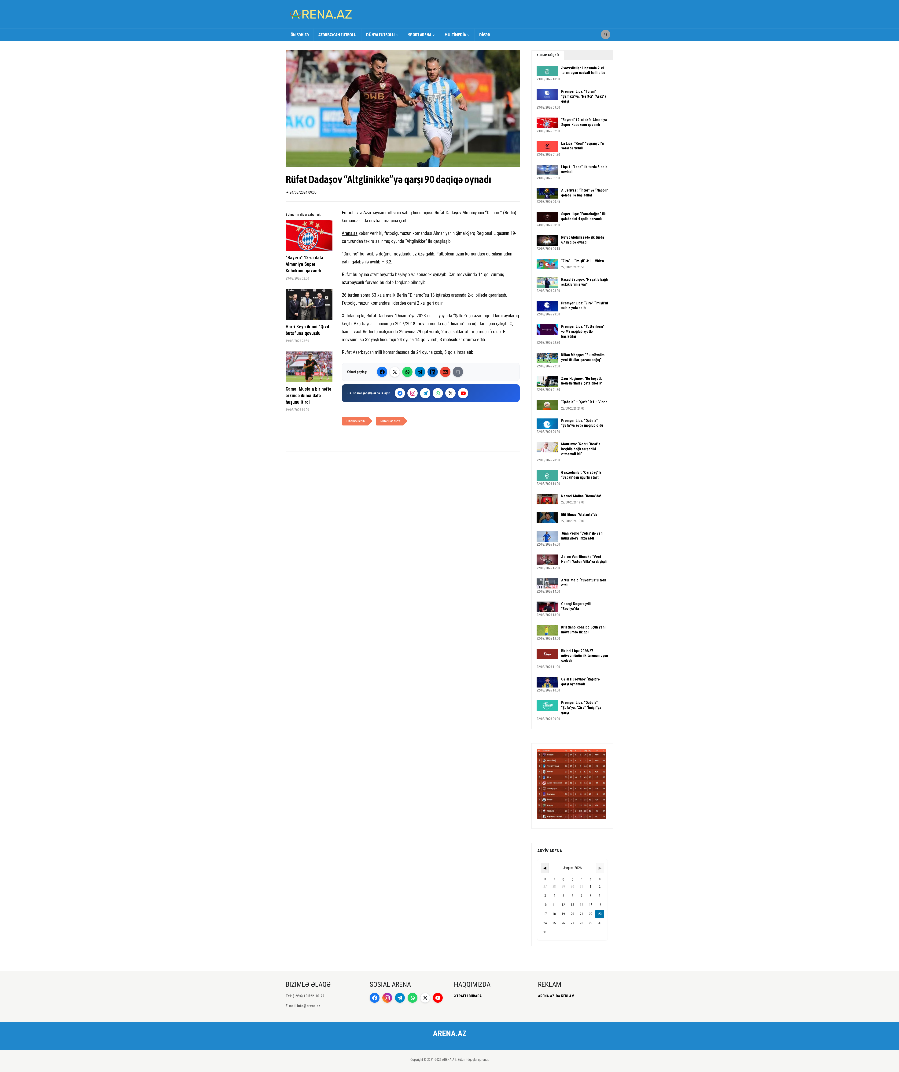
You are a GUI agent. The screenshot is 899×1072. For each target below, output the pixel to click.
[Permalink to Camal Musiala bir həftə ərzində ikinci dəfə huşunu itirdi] (309, 368)
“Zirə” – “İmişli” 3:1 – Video (582, 261)
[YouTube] (463, 393)
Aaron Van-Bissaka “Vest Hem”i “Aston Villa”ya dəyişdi (584, 559)
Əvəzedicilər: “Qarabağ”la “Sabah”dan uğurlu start (581, 475)
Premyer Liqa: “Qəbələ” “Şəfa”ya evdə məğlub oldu (582, 423)
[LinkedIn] (432, 372)
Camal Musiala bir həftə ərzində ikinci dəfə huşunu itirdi (308, 395)
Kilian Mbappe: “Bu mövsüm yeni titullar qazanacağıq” (582, 357)
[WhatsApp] (407, 372)
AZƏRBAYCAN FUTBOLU (337, 34)
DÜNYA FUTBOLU (380, 34)
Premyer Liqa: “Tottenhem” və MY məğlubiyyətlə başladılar (582, 331)
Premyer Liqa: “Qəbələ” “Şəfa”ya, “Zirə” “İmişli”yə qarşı (581, 707)
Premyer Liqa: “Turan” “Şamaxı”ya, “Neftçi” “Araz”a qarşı (583, 96)
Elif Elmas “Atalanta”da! (579, 514)
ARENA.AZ (449, 1033)
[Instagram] (412, 393)
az (355, 233)
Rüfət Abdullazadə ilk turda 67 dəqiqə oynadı (582, 239)
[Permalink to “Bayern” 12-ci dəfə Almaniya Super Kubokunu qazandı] (309, 237)
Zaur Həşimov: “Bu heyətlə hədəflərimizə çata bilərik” (582, 381)
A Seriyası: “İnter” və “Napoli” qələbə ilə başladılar (584, 192)
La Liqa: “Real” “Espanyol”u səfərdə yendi (582, 146)
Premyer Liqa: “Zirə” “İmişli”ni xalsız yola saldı (584, 305)
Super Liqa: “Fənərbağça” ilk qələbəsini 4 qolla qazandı (583, 216)
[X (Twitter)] (395, 372)
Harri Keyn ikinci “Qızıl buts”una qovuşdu (307, 330)
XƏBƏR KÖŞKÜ (548, 55)
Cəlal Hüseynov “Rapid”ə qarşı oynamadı (580, 681)
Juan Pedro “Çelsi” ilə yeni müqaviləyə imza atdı (582, 535)
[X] (450, 393)
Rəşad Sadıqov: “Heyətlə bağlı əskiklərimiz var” (584, 282)
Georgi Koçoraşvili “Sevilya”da (576, 606)
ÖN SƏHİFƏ (300, 34)
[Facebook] (382, 372)
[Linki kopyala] (458, 372)
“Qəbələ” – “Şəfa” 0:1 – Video (584, 402)
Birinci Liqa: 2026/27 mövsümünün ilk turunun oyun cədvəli (584, 656)
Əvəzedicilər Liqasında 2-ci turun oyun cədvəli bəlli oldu (583, 70)
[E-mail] (445, 372)
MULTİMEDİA (455, 34)
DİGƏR (484, 34)
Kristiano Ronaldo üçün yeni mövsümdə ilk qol (583, 629)
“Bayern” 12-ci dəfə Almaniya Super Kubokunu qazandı (304, 264)
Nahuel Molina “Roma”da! (581, 496)
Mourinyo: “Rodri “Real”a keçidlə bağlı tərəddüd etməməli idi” (580, 449)
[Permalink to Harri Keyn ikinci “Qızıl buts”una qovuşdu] (309, 306)
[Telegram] (420, 372)
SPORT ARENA (419, 34)
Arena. (347, 233)
